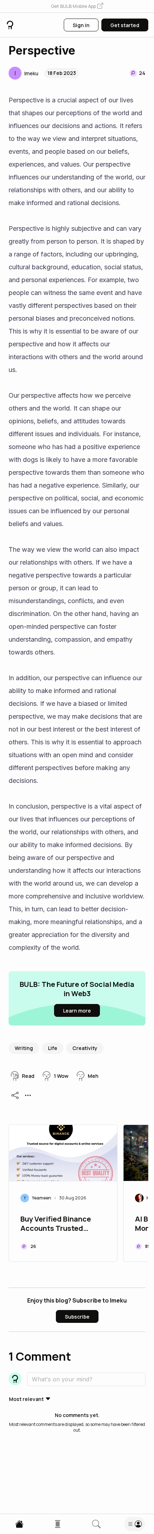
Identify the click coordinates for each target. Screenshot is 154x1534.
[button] (77, 6)
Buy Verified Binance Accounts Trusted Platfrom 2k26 (55, 1224)
